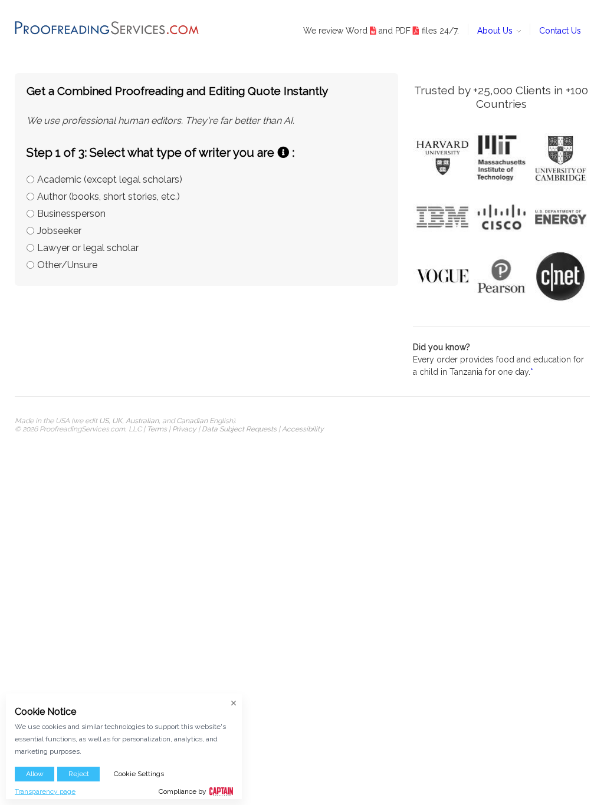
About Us (496, 30)
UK (117, 421)
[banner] (107, 28)
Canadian (192, 421)
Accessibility (303, 429)
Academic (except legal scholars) (109, 179)
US (104, 421)
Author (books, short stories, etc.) (108, 196)
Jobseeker (59, 230)
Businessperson (71, 213)
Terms (157, 429)
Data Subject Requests (239, 429)
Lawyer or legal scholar (88, 247)
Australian (142, 421)
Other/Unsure (67, 264)
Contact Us (560, 30)
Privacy (184, 429)
